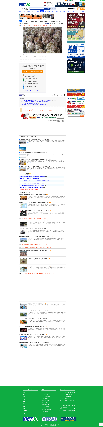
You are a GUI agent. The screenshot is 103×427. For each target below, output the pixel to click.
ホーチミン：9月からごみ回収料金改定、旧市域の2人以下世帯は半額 (34, 311)
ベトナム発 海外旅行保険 (66, 394)
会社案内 (54, 424)
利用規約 (58, 121)
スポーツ (77, 11)
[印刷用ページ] (54, 23)
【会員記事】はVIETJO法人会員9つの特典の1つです (30, 189)
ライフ (25, 11)
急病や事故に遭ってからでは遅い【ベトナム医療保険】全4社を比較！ (37, 247)
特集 (68, 11)
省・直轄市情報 (44, 395)
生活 (49, 11)
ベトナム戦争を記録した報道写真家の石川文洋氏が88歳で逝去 (32, 229)
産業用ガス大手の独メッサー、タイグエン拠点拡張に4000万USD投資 (34, 236)
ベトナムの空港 (44, 411)
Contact (73, 405)
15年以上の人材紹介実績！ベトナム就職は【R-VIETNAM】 (34, 218)
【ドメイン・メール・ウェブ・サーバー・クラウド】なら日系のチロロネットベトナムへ (38, 25)
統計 (60, 11)
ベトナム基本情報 (45, 393)
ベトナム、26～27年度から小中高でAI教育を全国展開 (30, 303)
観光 (53, 11)
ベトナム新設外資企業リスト (67, 398)
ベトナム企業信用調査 (65, 396)
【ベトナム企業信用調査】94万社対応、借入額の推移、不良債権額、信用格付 (39, 109)
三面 (45, 11)
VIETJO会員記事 (25, 174)
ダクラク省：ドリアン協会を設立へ (29, 103)
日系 (38, 11)
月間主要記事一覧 (45, 404)
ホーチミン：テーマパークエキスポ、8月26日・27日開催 (31, 334)
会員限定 (82, 11)
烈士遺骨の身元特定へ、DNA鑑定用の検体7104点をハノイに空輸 (33, 342)
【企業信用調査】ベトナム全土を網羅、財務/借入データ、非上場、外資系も (38, 273)
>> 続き (29, 149)
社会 (34, 11)
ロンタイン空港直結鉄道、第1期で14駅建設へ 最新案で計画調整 (33, 250)
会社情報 (20, 11)
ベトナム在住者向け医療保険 (67, 392)
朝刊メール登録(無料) (68, 410)
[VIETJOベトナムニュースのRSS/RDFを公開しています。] (66, 0)
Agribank (46, 6)
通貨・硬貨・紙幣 (45, 408)
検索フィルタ (53, 8)
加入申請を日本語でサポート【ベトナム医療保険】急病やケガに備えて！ (38, 111)
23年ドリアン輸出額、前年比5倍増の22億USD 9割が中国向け (35, 101)
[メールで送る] (57, 23)
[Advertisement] (41, 129)
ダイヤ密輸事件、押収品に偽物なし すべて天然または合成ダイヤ (33, 266)
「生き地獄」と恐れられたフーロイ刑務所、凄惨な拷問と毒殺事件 (33, 221)
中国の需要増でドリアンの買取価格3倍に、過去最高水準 (33, 105)
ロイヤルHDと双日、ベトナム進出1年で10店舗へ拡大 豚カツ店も (33, 319)
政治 (57, 11)
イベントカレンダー (45, 402)
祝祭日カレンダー (45, 400)
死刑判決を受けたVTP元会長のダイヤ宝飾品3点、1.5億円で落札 (33, 258)
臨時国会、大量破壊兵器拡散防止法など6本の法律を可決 (31, 194)
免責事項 (63, 121)
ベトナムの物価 (44, 398)
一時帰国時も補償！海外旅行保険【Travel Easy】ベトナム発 (34, 244)
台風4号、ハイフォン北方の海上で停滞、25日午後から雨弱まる (33, 202)
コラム (24, 414)
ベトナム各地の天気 (45, 396)
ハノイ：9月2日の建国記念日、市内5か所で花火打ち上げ (31, 326)
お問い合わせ (66, 405)
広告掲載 (64, 408)
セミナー (30, 11)
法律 (64, 11)
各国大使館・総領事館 (46, 409)
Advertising (71, 408)
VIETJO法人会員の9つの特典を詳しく (32, 91)
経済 (42, 11)
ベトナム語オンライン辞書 (67, 400)
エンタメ (72, 11)
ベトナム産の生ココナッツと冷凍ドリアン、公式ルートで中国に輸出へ (36, 100)
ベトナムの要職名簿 (45, 406)
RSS (58, 424)
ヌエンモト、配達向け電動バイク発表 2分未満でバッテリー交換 (33, 210)
